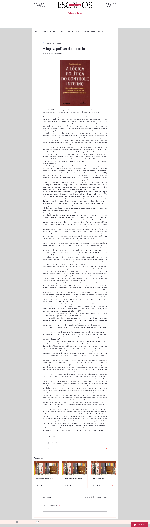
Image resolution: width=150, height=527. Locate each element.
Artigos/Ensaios (89, 32)
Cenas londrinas (98, 478)
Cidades (70, 32)
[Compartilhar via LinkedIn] (52, 443)
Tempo (61, 32)
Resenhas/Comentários (49, 437)
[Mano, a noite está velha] (46, 468)
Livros (78, 32)
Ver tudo (113, 458)
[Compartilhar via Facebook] (44, 443)
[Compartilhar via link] (56, 443)
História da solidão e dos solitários (73, 479)
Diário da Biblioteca (48, 32)
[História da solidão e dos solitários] (75, 468)
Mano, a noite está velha (44, 478)
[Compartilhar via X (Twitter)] (48, 443)
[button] (113, 31)
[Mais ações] (106, 44)
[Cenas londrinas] (103, 468)
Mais (99, 32)
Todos (36, 32)
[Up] (17, 522)
